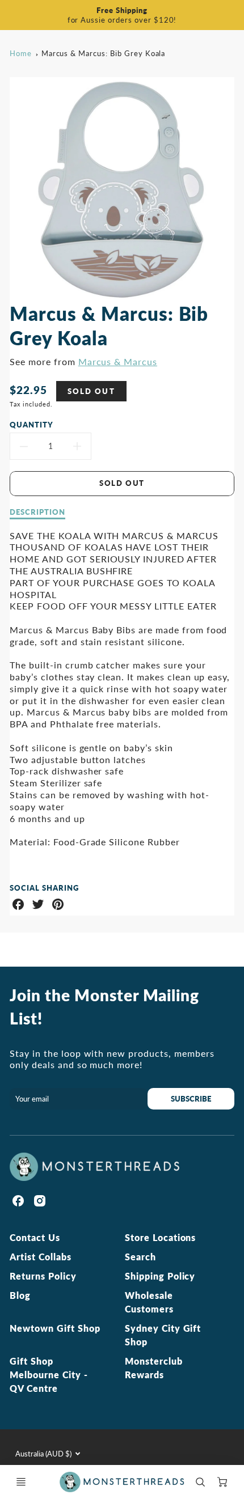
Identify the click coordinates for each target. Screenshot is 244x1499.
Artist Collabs (40, 1256)
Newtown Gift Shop (55, 1328)
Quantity (31, 424)
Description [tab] (37, 511)
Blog (20, 1295)
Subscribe (191, 1098)
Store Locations (160, 1237)
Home (21, 53)
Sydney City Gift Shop (163, 1335)
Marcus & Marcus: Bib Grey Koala (103, 53)
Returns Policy (43, 1276)
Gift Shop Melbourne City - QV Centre (48, 1375)
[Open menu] (21, 1482)
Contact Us (35, 1237)
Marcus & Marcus (117, 361)
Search (140, 1256)
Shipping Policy (160, 1276)
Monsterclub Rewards (154, 1368)
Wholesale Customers (149, 1302)
